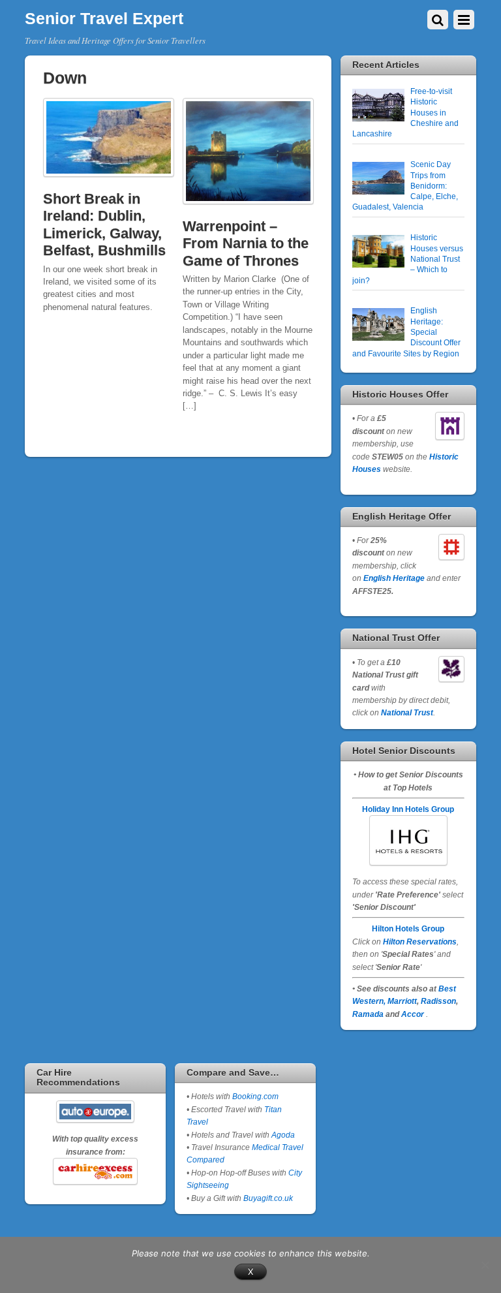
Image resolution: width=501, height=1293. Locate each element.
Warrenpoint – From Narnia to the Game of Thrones (246, 243)
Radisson (438, 1001)
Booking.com (255, 1096)
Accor (412, 1014)
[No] (484, 1264)
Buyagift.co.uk (268, 1198)
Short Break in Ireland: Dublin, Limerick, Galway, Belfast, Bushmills (104, 224)
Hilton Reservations (420, 941)
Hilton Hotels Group (408, 928)
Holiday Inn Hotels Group (408, 809)
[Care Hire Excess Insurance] (95, 1171)
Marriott (402, 1001)
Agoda (282, 1134)
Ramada (368, 1014)
